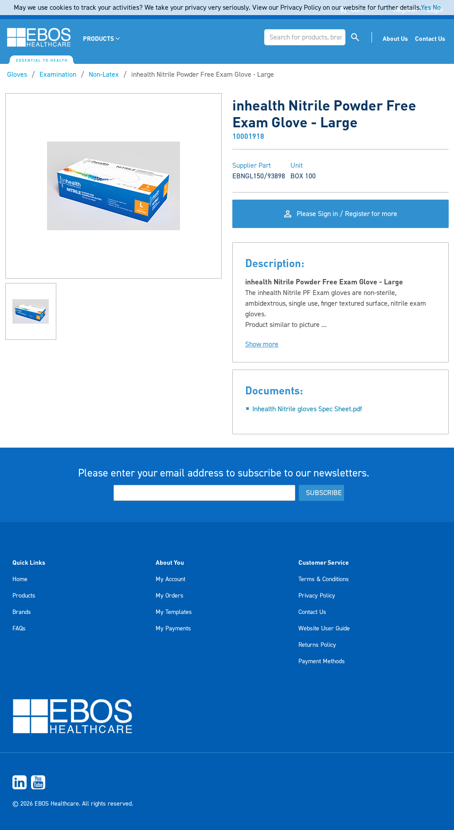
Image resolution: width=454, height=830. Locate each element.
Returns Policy (317, 645)
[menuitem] (102, 38)
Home (19, 579)
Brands (21, 612)
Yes (426, 7)
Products (23, 596)
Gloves (17, 74)
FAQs (19, 629)
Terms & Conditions (323, 579)
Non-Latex (104, 74)
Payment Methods (321, 661)
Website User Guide (324, 629)
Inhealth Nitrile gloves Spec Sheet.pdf (307, 409)
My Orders (170, 596)
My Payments (173, 629)
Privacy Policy (316, 596)
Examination (57, 74)
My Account (170, 579)
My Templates (174, 612)
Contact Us (312, 612)
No (437, 7)
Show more (261, 344)
